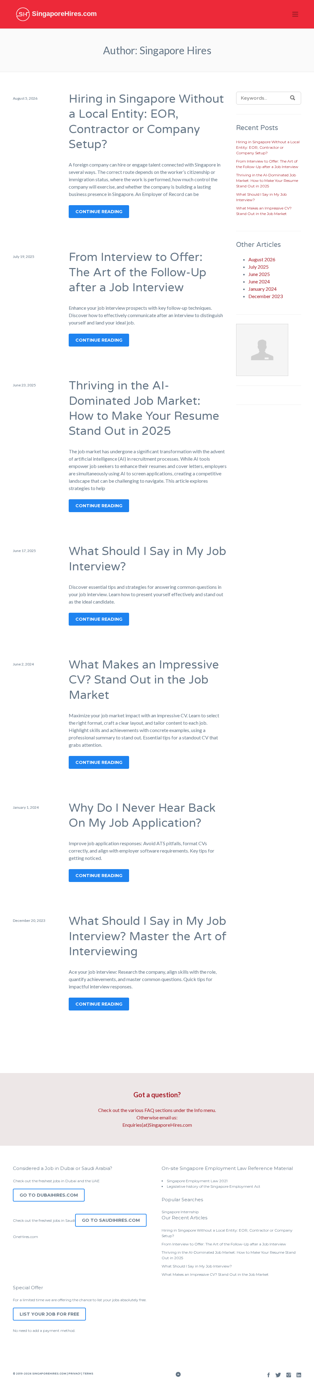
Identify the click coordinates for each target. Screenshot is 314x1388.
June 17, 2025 (24, 550)
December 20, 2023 (29, 920)
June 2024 (259, 281)
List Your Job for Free (49, 1314)
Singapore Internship (180, 1212)
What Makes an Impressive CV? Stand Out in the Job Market (144, 680)
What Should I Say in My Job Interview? (197, 1266)
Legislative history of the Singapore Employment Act (213, 1186)
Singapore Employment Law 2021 (197, 1181)
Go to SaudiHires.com (111, 1220)
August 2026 (261, 259)
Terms (87, 1373)
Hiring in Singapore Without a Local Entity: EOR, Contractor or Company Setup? (268, 147)
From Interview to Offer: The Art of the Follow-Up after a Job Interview (137, 272)
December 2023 (265, 296)
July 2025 (258, 267)
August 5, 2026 (25, 98)
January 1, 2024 (26, 807)
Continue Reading (98, 211)
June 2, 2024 (23, 664)
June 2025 (259, 274)
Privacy (74, 1373)
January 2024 (262, 289)
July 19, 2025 (23, 256)
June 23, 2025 (24, 385)
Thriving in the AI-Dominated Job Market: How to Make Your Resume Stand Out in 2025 (267, 180)
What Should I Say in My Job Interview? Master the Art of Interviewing (148, 936)
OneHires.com (25, 1236)
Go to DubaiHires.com (49, 1195)
